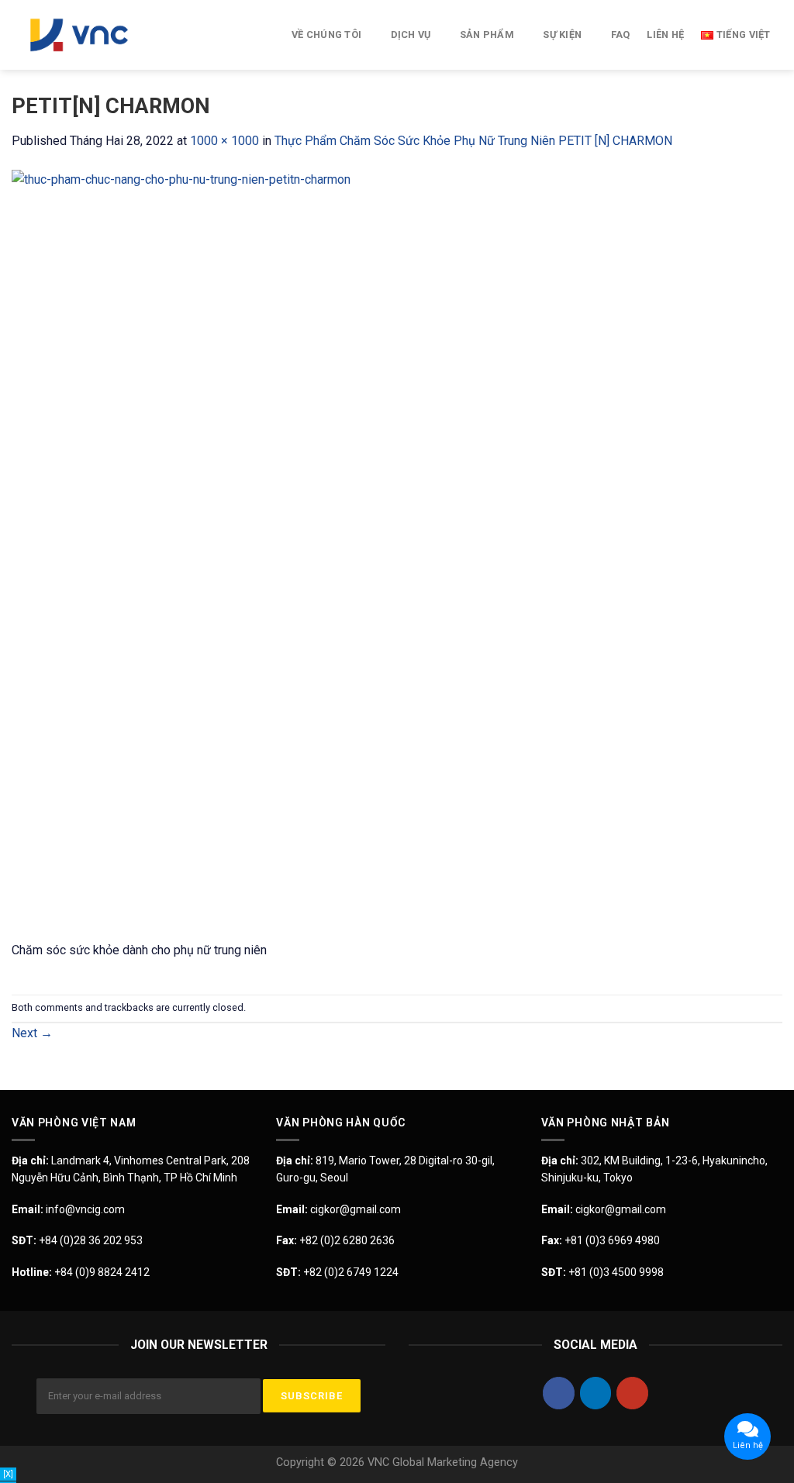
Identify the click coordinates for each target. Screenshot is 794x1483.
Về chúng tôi (326, 34)
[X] (8, 1474)
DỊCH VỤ (411, 34)
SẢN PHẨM (487, 34)
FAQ (620, 34)
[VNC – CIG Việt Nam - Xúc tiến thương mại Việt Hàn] (89, 35)
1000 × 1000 (224, 140)
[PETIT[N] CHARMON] (397, 554)
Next (32, 1033)
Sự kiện (562, 34)
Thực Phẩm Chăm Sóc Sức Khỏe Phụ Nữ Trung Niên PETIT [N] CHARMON (473, 140)
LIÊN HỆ (665, 34)
